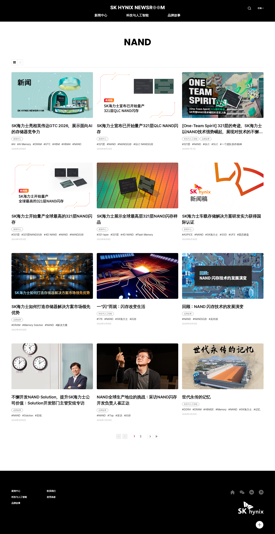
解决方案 (62, 325)
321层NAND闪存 (32, 234)
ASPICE (188, 234)
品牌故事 (174, 15)
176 (100, 319)
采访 (119, 415)
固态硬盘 (244, 234)
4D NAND (51, 234)
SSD (224, 234)
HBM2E (209, 409)
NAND (77, 144)
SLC (215, 144)
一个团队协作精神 (232, 144)
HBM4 (67, 144)
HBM (57, 144)
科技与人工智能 (137, 15)
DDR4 (187, 409)
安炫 (39, 415)
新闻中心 (101, 15)
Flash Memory (145, 234)
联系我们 (51, 491)
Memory (221, 409)
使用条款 (51, 497)
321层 (101, 144)
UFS (232, 234)
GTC (47, 144)
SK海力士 (212, 234)
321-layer (103, 234)
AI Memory (25, 144)
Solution (28, 415)
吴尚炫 (214, 319)
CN (260, 8)
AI (14, 144)
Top (111, 415)
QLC (207, 144)
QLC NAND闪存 (144, 144)
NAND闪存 (125, 144)
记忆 (257, 409)
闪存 (133, 319)
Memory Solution (33, 325)
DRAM (38, 144)
